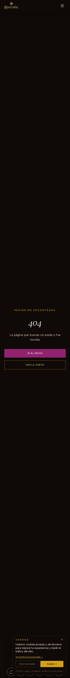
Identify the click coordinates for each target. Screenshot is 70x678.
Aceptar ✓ (52, 664)
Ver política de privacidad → (29, 657)
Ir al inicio (35, 353)
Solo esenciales (27, 664)
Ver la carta (35, 364)
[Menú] (62, 5)
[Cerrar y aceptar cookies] (62, 639)
